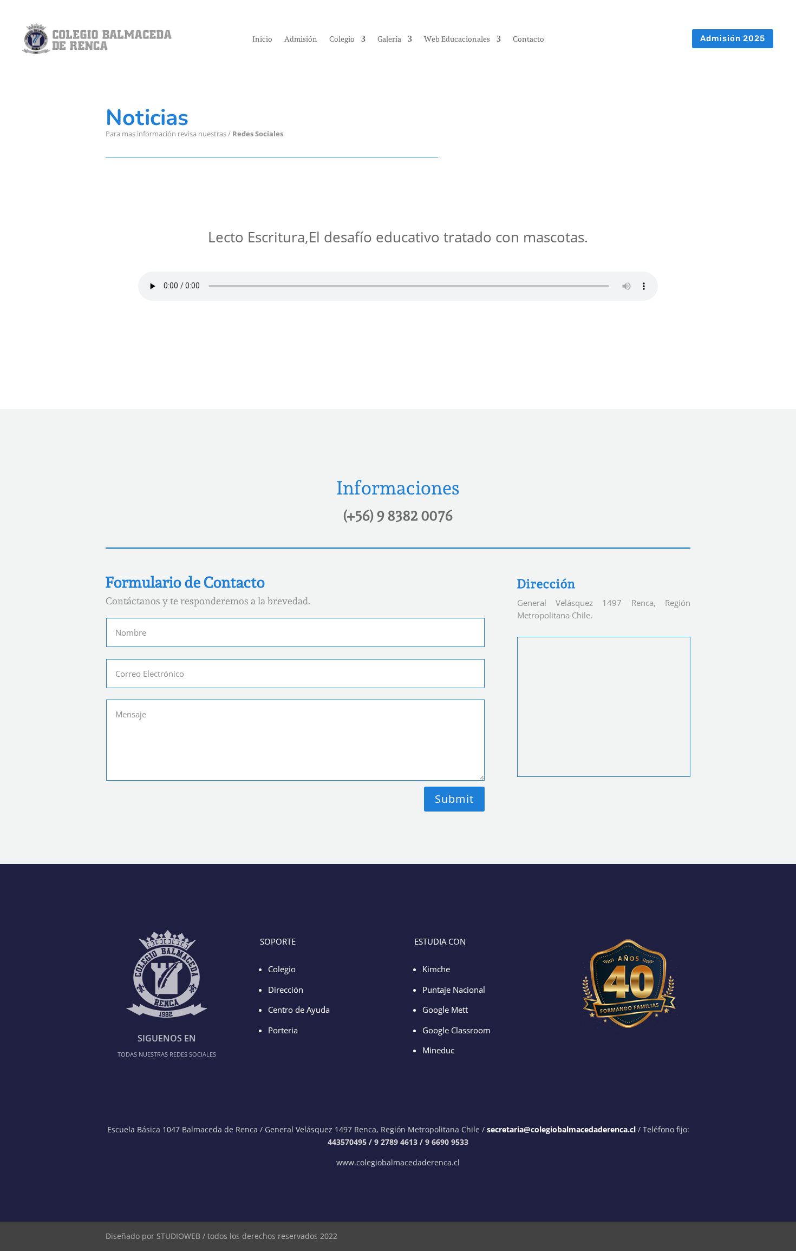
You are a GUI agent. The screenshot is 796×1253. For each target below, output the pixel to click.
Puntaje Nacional (453, 989)
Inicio (262, 39)
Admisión (300, 39)
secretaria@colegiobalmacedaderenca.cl (562, 1129)
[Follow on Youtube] (432, 126)
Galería (389, 39)
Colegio (342, 39)
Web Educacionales (457, 39)
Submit (454, 799)
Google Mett (445, 1009)
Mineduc (438, 1050)
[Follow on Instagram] (409, 126)
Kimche (436, 969)
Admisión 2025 (732, 38)
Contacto (528, 39)
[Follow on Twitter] (385, 126)
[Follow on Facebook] (361, 126)
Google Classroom (456, 1030)
